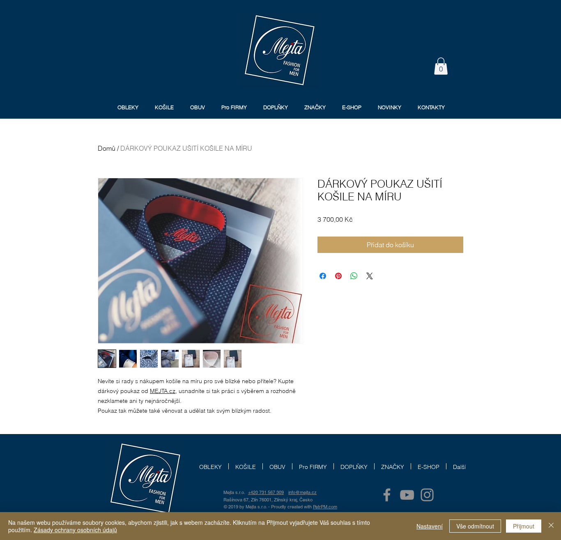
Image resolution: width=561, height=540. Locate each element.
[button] (441, 66)
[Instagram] (427, 494)
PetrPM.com (325, 507)
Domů (106, 148)
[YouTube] (407, 494)
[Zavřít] (551, 526)
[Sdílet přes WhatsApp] (354, 276)
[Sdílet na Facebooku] (323, 276)
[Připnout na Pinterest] (338, 276)
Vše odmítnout (475, 526)
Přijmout (523, 526)
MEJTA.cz (162, 391)
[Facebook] (386, 494)
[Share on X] (370, 276)
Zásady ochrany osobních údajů (75, 530)
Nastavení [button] (429, 526)
